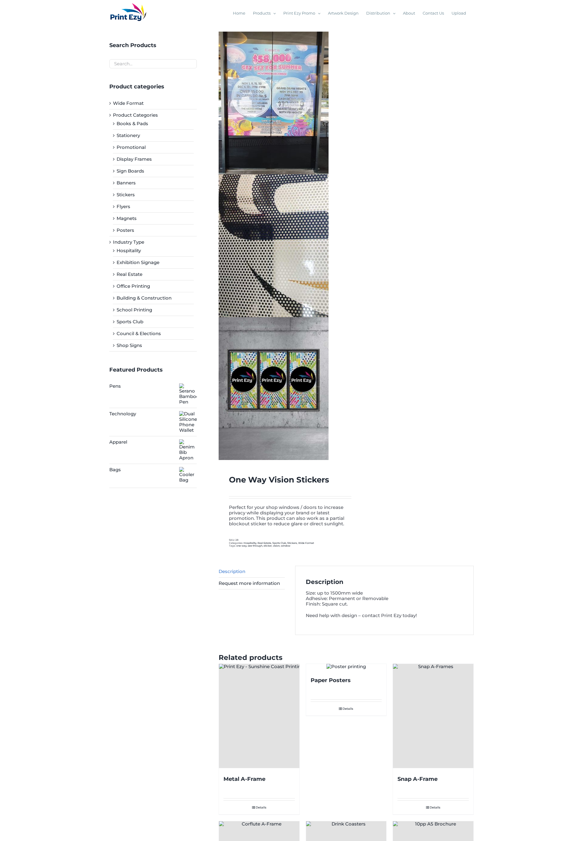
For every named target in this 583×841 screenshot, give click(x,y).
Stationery (128, 135)
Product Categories (135, 115)
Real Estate (264, 542)
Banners (126, 183)
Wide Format (306, 542)
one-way (241, 545)
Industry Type (128, 242)
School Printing (134, 310)
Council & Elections (139, 333)
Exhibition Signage (138, 262)
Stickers (292, 542)
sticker (268, 545)
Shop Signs (129, 345)
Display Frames (134, 159)
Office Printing (133, 286)
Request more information (249, 583)
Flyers (123, 206)
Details (261, 807)
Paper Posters (331, 680)
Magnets (127, 218)
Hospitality (250, 542)
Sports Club (279, 542)
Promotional (131, 147)
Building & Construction (144, 298)
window (285, 545)
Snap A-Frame (417, 779)
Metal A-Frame (244, 779)
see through (255, 545)
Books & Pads (132, 123)
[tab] (252, 572)
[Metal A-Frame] (259, 716)
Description (232, 571)
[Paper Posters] (346, 666)
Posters (125, 230)
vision (276, 545)
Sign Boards (130, 171)
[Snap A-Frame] (433, 716)
